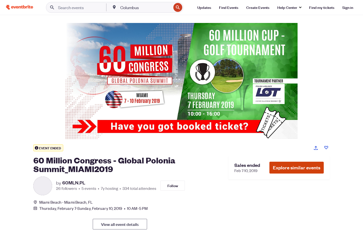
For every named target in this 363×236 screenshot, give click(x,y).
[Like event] (326, 147)
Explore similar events (296, 167)
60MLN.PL (73, 182)
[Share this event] (316, 148)
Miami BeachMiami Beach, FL (66, 202)
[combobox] (145, 7)
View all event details (120, 224)
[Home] (19, 7)
